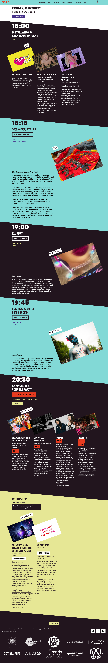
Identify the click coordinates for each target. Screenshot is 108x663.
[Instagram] (98, 631)
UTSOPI (14, 631)
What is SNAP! (43, 2)
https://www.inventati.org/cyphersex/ (25, 594)
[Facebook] (103, 631)
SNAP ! (6, 2)
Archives (69, 2)
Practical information (81, 2)
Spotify (58, 485)
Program (56, 2)
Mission (50, 2)
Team (63, 2)
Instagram (65, 485)
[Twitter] (93, 631)
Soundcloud (82, 475)
